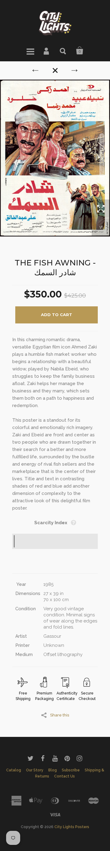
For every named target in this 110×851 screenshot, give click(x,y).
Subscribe (71, 770)
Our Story (34, 770)
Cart (79, 50)
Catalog (13, 770)
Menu (30, 50)
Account (46, 50)
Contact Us (64, 776)
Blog (52, 770)
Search (63, 50)
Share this (59, 715)
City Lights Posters (71, 827)
